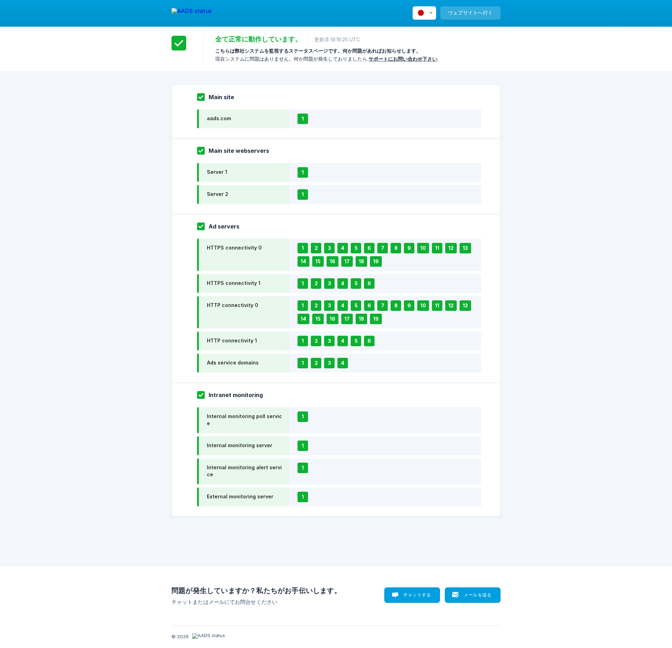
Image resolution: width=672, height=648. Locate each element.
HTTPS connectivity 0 (234, 248)
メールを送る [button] (477, 595)
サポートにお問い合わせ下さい (403, 59)
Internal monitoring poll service (244, 419)
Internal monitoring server (239, 445)
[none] (192, 12)
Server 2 (217, 194)
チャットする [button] (417, 595)
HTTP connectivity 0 (232, 305)
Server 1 (217, 172)
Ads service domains (233, 363)
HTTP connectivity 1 (232, 340)
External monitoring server (240, 496)
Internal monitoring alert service (244, 470)
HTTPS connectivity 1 (233, 283)
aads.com (219, 118)
